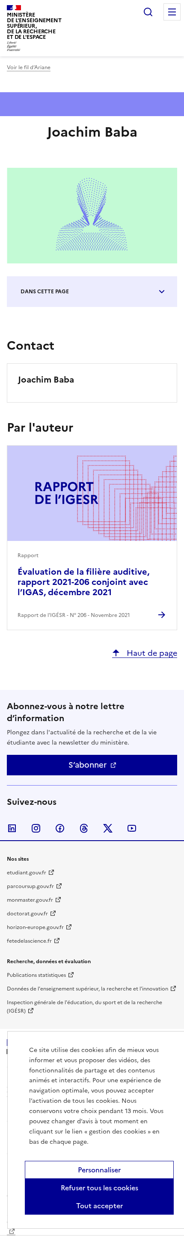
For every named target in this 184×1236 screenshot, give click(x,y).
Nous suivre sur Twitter (107, 828)
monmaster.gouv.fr (30, 900)
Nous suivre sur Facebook (59, 828)
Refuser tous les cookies (99, 1188)
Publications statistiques (36, 975)
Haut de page (151, 653)
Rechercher (148, 11)
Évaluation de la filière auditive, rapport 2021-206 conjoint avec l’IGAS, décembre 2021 (83, 582)
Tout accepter (99, 1206)
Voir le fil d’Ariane (28, 67)
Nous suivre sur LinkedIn (12, 828)
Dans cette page (45, 291)
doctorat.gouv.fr (27, 914)
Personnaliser (99, 1170)
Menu (172, 11)
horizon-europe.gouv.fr (35, 927)
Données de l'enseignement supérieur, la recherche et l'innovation (87, 989)
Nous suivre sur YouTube (131, 828)
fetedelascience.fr (29, 941)
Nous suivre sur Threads (83, 828)
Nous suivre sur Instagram (36, 828)
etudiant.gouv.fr (26, 873)
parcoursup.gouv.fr (30, 886)
